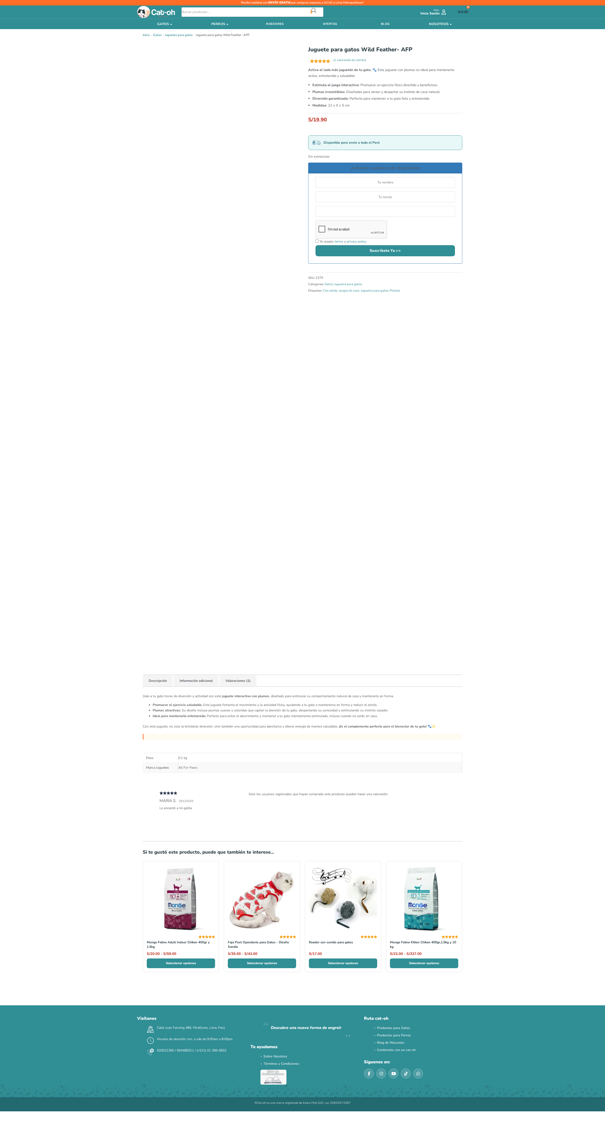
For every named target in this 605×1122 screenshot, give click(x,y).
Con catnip (330, 290)
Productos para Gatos (393, 1028)
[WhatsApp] (418, 1073)
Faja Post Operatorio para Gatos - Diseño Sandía (258, 944)
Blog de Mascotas (390, 1042)
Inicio (146, 35)
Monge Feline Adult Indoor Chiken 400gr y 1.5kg (178, 944)
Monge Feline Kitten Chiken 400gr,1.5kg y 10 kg (423, 944)
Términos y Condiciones (281, 1063)
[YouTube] (393, 1073)
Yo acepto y (342, 241)
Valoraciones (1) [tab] (238, 681)
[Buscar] (317, 12)
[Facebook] (369, 1073)
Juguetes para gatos (179, 35)
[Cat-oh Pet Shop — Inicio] (156, 11)
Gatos (157, 35)
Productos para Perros (394, 1035)
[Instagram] (381, 1073)
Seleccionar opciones (181, 963)
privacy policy (356, 241)
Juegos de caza (349, 290)
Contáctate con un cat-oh (396, 1050)
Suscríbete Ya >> (385, 250)
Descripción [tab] (158, 681)
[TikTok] (406, 1073)
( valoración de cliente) (349, 60)
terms (339, 241)
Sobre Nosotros (275, 1056)
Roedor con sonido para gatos (331, 942)
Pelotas (395, 290)
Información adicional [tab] (196, 681)
